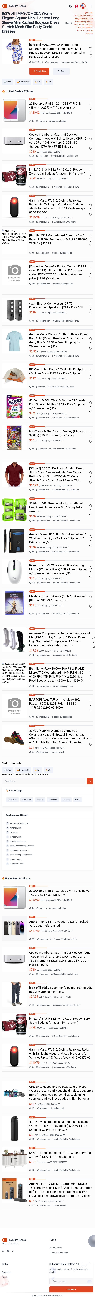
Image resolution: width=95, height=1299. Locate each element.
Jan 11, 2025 (37, 62)
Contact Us (6, 1272)
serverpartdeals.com (17, 823)
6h (33, 156)
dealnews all (58, 752)
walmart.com (43, 284)
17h (33, 1139)
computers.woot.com (17, 850)
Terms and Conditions (58, 1253)
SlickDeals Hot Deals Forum (65, 156)
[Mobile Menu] (89, 6)
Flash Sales (53, 800)
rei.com (40, 387)
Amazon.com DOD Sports (65, 222)
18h (33, 1205)
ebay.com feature (59, 121)
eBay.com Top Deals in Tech (65, 939)
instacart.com (14, 837)
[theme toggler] (70, 6)
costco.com (42, 156)
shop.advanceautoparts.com (20, 846)
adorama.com (43, 321)
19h (33, 1108)
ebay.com (41, 121)
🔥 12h (37, 82)
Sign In (5, 1277)
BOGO (77, 800)
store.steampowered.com (19, 855)
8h (33, 222)
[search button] (90, 781)
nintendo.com (14, 828)
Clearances (26, 800)
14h (33, 1170)
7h (33, 321)
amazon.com (51, 62)
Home (68, 23)
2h (33, 613)
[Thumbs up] (90, 46)
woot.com (42, 1108)
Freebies (40, 800)
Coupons (66, 800)
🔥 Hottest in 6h (23, 82)
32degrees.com (15, 864)
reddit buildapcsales (63, 253)
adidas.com (42, 752)
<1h (33, 655)
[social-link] (3, 1251)
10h (33, 583)
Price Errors (12, 800)
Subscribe (71, 1289)
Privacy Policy (55, 1248)
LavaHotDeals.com (50, 1296)
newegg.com (42, 253)
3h (33, 253)
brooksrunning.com (16, 841)
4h (33, 121)
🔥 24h (48, 82)
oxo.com (12, 832)
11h (33, 284)
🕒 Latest (7, 82)
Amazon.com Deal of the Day (75, 62)
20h (33, 939)
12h (33, 1005)
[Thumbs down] (90, 55)
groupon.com (14, 859)
